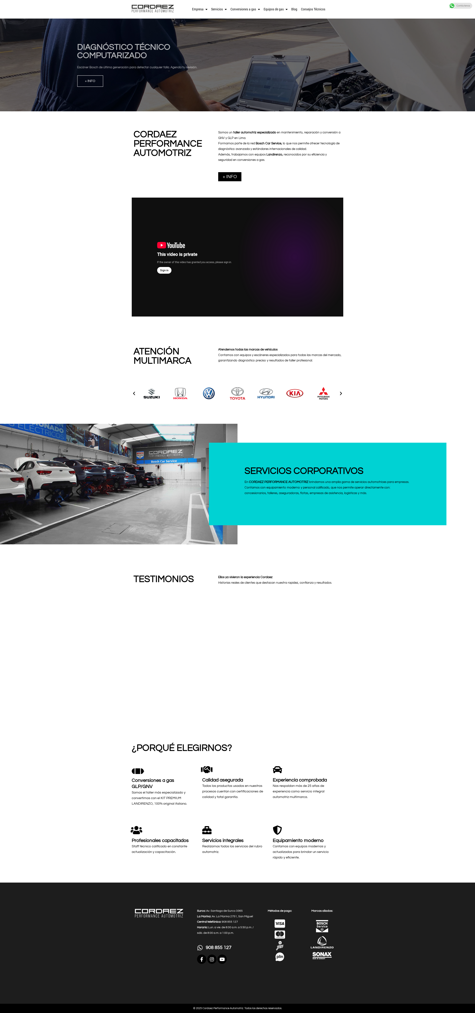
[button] (134, 393)
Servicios (217, 9)
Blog (294, 9)
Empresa (198, 9)
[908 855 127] (200, 948)
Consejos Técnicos (313, 9)
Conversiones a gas (243, 9)
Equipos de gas (274, 9)
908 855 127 (218, 947)
